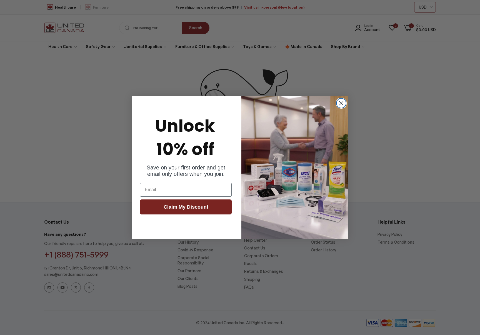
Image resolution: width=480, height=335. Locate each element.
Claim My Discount (186, 207)
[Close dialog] (341, 103)
